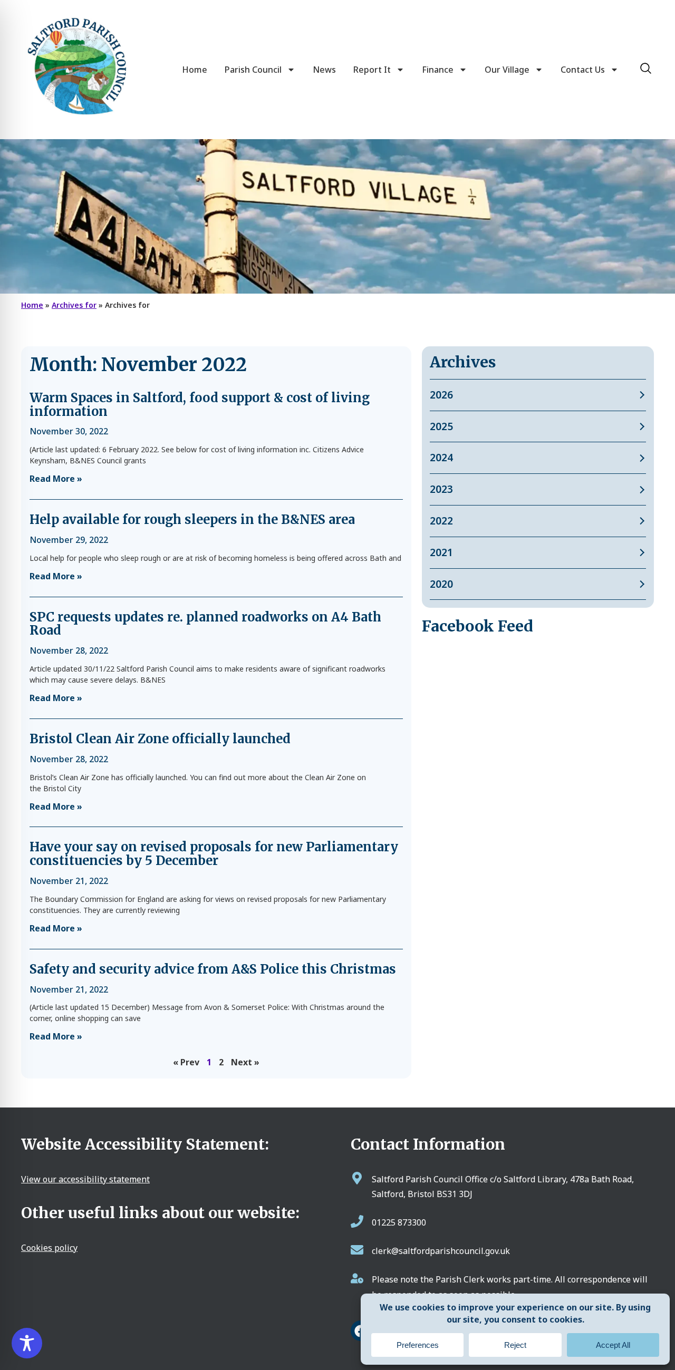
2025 (441, 426)
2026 (441, 394)
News (324, 69)
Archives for (74, 305)
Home (194, 69)
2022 (441, 520)
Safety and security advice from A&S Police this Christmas (213, 969)
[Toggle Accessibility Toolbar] (27, 1343)
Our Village (507, 69)
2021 (441, 552)
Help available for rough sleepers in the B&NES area (192, 519)
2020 (441, 584)
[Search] (646, 68)
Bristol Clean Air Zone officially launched (160, 738)
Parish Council (253, 69)
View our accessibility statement (85, 1179)
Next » (245, 1062)
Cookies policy (49, 1248)
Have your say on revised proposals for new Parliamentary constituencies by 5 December (214, 853)
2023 (441, 489)
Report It (372, 69)
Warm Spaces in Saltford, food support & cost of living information (200, 404)
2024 (441, 457)
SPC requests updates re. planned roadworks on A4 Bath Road (205, 623)
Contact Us (583, 69)
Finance (438, 69)
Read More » (56, 478)
